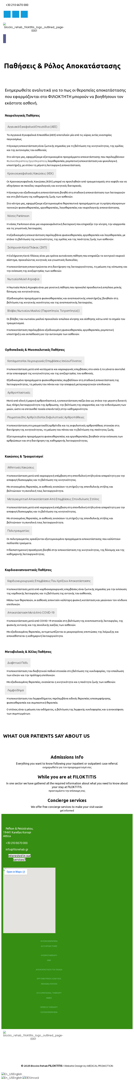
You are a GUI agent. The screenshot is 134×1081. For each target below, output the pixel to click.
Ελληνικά (33, 1078)
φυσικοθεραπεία (17, 161)
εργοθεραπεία (38, 161)
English (17, 1074)
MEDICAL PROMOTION (100, 1066)
